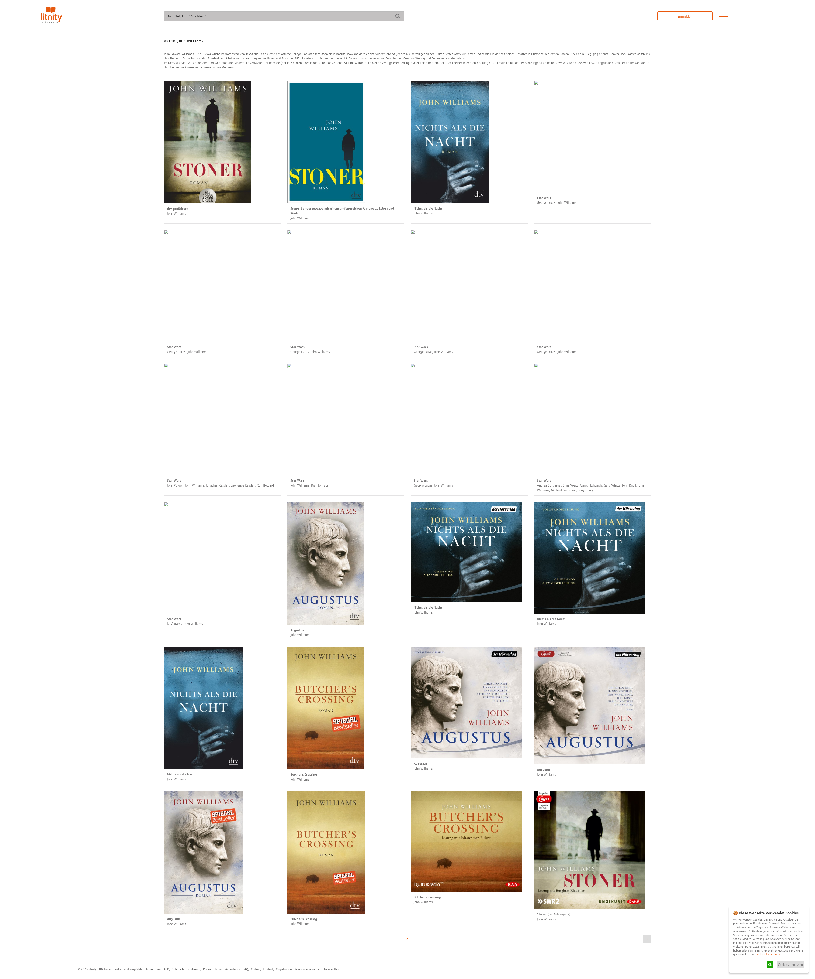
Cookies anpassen (790, 964)
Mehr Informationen (769, 954)
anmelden (685, 16)
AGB (166, 969)
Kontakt (268, 969)
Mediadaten (232, 969)
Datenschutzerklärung (186, 969)
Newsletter (331, 969)
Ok (770, 964)
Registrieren (284, 969)
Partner (255, 969)
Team (218, 969)
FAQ (245, 969)
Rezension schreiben (308, 969)
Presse (207, 969)
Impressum (153, 969)
